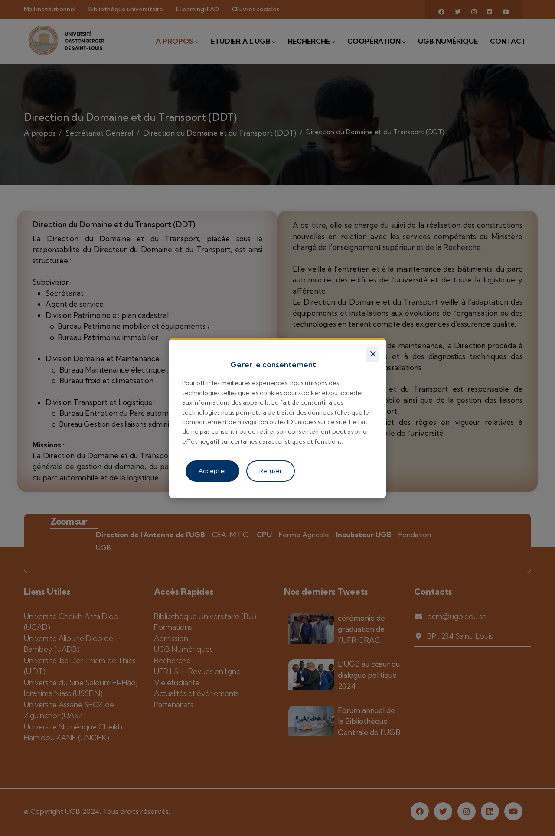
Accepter (212, 471)
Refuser (270, 471)
